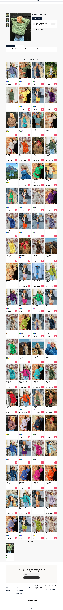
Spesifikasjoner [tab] (20, 45)
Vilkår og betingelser (19, 590)
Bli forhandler (28, 587)
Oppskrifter (21, 2)
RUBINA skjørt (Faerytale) (50, 78)
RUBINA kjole (8, 104)
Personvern (18, 595)
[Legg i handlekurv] (16, 84)
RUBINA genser (22, 78)
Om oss (17, 587)
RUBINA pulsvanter (22, 255)
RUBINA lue (48, 431)
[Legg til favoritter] (16, 63)
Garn (16, 2)
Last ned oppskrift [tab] (37, 18)
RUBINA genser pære (23, 330)
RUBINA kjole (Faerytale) (37, 356)
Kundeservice (18, 588)
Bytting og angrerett (19, 593)
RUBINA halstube (36, 154)
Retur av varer (18, 592)
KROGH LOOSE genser (10, 78)
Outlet (47, 2)
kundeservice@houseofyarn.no (50, 589)
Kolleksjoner (28, 2)
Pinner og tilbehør (35, 2)
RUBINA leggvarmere (36, 280)
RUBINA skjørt (35, 78)
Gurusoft (31, 608)
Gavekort (42, 2)
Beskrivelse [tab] (10, 45)
